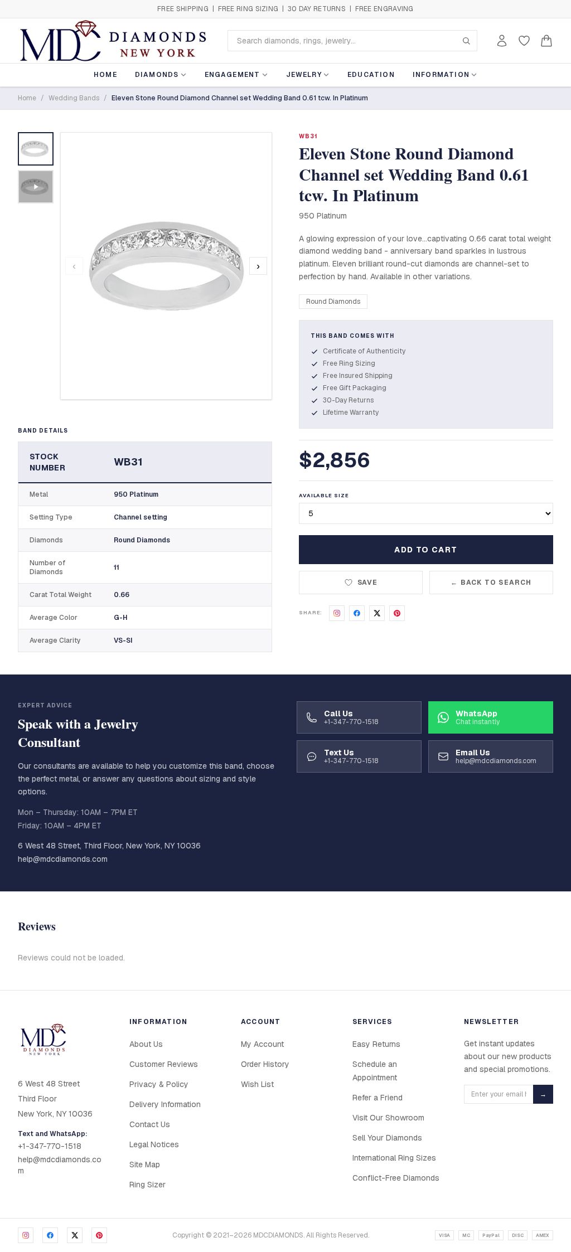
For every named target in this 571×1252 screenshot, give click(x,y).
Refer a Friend (377, 1098)
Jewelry (304, 74)
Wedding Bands (74, 98)
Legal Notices (154, 1144)
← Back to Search (491, 582)
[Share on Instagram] (337, 613)
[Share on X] (377, 613)
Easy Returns (376, 1044)
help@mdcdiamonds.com (63, 859)
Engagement (232, 74)
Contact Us (149, 1124)
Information (441, 74)
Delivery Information (165, 1104)
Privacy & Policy (158, 1084)
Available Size (324, 495)
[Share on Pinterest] (397, 613)
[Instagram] (25, 1235)
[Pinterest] (99, 1235)
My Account (262, 1044)
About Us (146, 1044)
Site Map (144, 1164)
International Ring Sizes (394, 1158)
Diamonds (157, 74)
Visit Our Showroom (388, 1118)
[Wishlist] (524, 40)
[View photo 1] (36, 149)
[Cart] (546, 40)
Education (371, 74)
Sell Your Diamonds (387, 1138)
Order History (265, 1064)
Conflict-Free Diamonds (395, 1178)
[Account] (502, 40)
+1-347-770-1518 (49, 1146)
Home (105, 74)
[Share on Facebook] (357, 613)
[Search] (466, 40)
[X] (75, 1235)
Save (367, 582)
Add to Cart (425, 550)
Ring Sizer (147, 1185)
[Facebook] (50, 1235)
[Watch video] (36, 186)
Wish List (257, 1084)
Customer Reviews (163, 1064)
